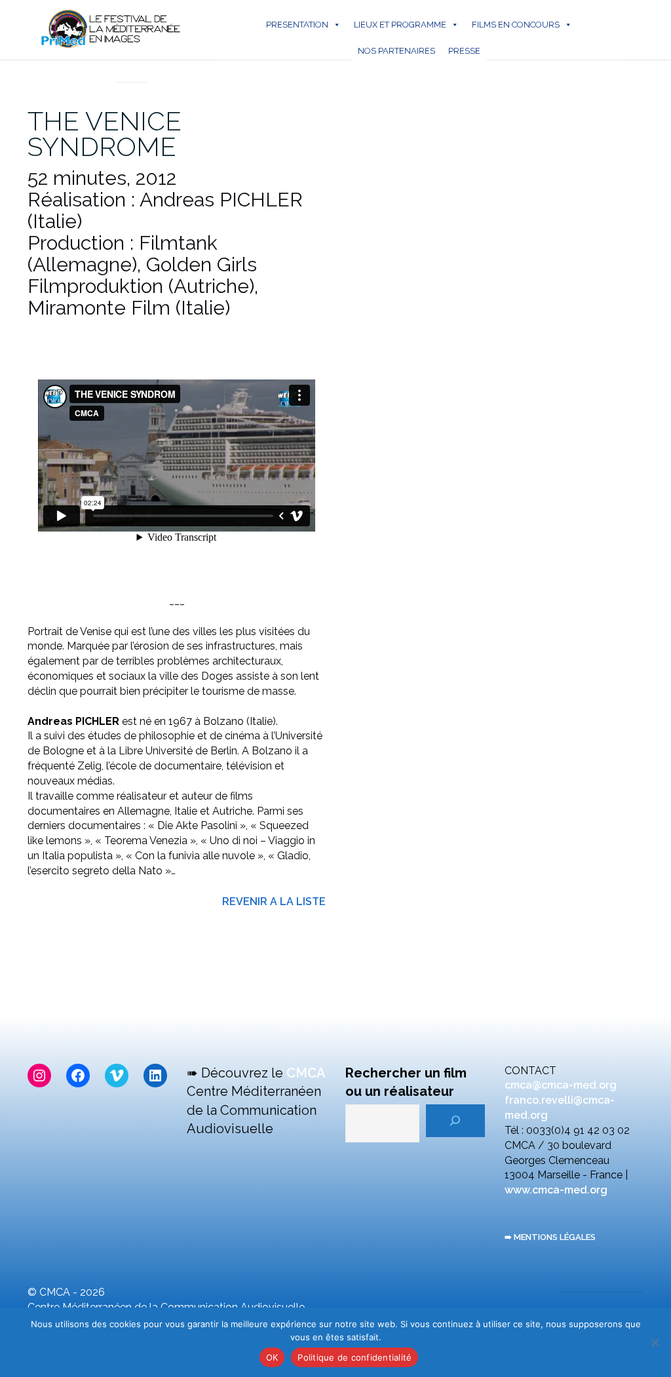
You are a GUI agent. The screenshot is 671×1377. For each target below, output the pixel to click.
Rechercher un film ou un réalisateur (406, 1082)
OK (272, 1357)
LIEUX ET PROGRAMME (400, 24)
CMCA (306, 1073)
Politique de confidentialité (354, 1357)
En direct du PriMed (132, 68)
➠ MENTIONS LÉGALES (550, 1237)
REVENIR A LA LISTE (274, 901)
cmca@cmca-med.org (561, 1085)
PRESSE (464, 51)
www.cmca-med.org (556, 1190)
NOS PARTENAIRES (396, 51)
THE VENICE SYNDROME (105, 134)
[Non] (654, 1342)
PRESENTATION (297, 24)
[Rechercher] (455, 1120)
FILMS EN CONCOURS (516, 24)
